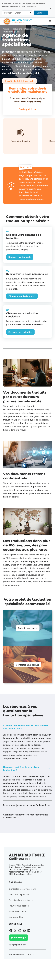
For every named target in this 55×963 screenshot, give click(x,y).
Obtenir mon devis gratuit (21, 296)
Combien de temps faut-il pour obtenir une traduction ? (25, 727)
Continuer (41, 13)
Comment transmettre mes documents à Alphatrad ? (25, 816)
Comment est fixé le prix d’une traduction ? (21, 768)
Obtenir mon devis (27, 628)
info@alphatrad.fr (17, 944)
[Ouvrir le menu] (50, 21)
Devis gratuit (25, 109)
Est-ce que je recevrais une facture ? (24, 805)
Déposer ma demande (19, 257)
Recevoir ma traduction (20, 332)
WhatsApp (20, 937)
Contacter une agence (27, 664)
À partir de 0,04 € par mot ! (19, 81)
